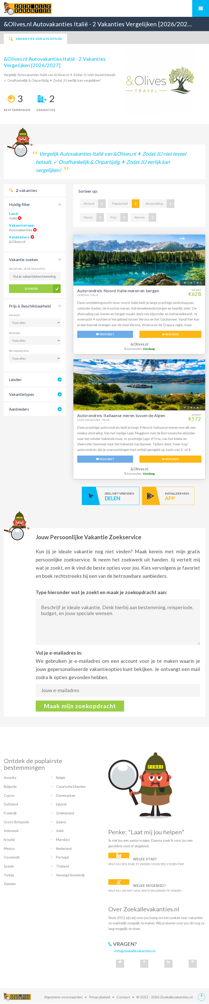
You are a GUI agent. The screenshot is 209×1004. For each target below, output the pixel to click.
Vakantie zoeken (23, 259)
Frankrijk (10, 813)
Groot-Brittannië (16, 822)
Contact (123, 997)
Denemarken (65, 795)
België (60, 778)
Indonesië (11, 831)
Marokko (63, 840)
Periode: (15, 333)
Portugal (62, 857)
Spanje (9, 866)
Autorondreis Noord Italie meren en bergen (118, 290)
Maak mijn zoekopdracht (80, 705)
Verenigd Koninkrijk (70, 875)
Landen (15, 379)
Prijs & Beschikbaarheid (30, 305)
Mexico (9, 849)
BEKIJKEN (172, 334)
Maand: (14, 315)
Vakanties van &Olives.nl (39, 39)
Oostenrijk (12, 857)
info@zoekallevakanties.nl (134, 951)
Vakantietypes (21, 394)
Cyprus (9, 795)
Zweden (10, 884)
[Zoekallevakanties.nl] (104, 8)
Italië (59, 831)
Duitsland (11, 804)
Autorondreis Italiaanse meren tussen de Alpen (121, 415)
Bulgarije (10, 787)
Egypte (61, 804)
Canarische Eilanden (71, 787)
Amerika (10, 778)
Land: (14, 213)
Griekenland (65, 813)
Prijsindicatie (19, 350)
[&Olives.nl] (160, 79)
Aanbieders (19, 237)
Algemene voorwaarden (63, 997)
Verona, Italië (87, 295)
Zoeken (31, 288)
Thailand (62, 866)
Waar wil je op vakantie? (27, 268)
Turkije (9, 875)
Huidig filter (19, 204)
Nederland (64, 849)
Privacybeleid (99, 997)
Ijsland (61, 822)
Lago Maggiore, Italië (93, 419)
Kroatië (9, 840)
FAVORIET (106, 334)
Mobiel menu (200, 8)
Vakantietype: (22, 225)
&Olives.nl (139, 344)
